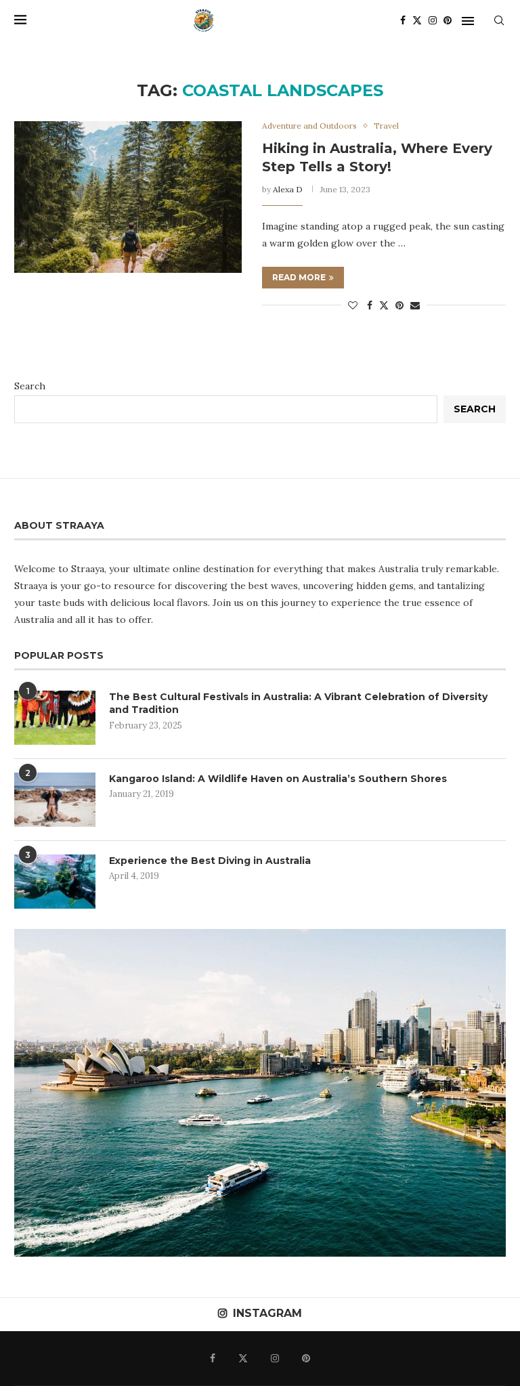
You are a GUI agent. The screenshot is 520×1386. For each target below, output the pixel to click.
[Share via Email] (415, 305)
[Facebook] (403, 20)
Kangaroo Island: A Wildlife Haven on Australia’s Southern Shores (278, 779)
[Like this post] (353, 305)
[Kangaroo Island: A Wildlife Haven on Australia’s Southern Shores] (54, 800)
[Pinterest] (447, 20)
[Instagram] (433, 20)
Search (29, 386)
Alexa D (288, 189)
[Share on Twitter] (384, 305)
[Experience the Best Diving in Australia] (54, 881)
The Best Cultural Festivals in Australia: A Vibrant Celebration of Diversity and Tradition (298, 703)
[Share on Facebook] (369, 305)
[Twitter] (417, 20)
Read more (299, 277)
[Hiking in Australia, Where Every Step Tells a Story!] (128, 197)
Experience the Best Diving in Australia (210, 860)
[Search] (499, 20)
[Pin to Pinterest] (399, 305)
